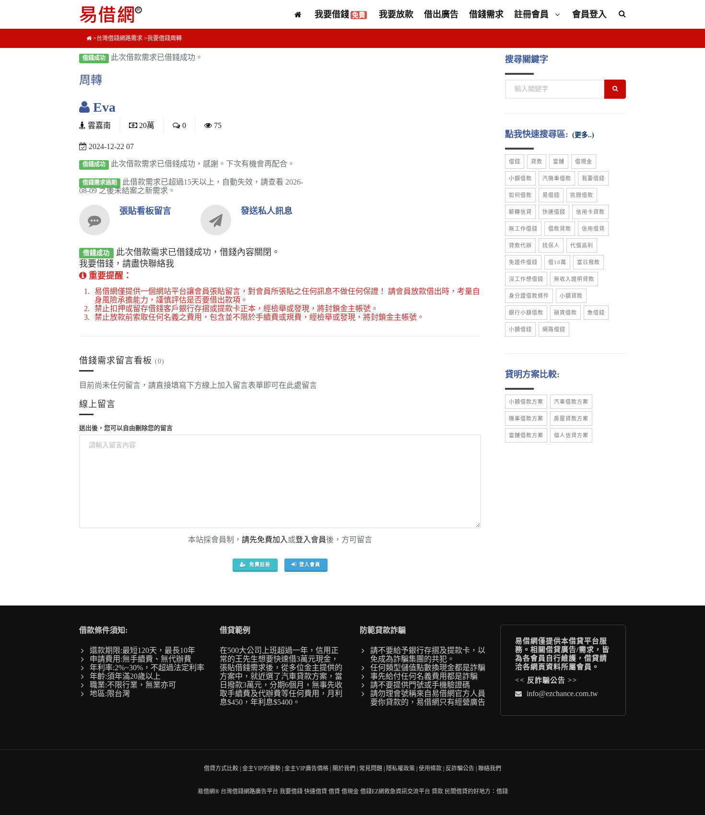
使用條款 (430, 768)
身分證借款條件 (529, 296)
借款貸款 (559, 229)
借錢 (514, 161)
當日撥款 (588, 262)
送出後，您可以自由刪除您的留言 (126, 427)
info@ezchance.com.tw (562, 693)
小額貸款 (571, 296)
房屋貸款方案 (571, 418)
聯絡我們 (489, 768)
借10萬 (557, 262)
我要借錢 (340, 14)
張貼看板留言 (145, 211)
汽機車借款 (556, 178)
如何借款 (520, 195)
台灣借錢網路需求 (119, 38)
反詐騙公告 (546, 680)
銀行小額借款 (526, 312)
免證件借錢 (523, 262)
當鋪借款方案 (526, 435)
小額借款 (520, 178)
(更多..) (583, 135)
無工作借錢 (523, 229)
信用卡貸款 (590, 212)
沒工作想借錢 (526, 279)
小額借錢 (520, 329)
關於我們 (343, 768)
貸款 (536, 161)
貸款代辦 (520, 245)
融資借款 (565, 312)
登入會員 (310, 540)
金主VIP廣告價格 (306, 768)
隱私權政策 (400, 768)
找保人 (551, 245)
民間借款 (581, 195)
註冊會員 (532, 14)
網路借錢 (553, 329)
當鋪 (558, 161)
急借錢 (596, 312)
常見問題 (370, 768)
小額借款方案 (526, 402)
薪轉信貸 (520, 212)
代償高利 (581, 245)
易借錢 (551, 195)
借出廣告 (441, 14)
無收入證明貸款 (574, 279)
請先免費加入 (265, 540)
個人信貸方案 (571, 435)
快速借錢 (553, 212)
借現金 (583, 161)
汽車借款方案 (571, 402)
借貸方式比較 (221, 768)
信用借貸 (593, 229)
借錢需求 (486, 14)
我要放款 (396, 14)
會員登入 (589, 14)
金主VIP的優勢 (261, 768)
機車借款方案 (526, 418)
